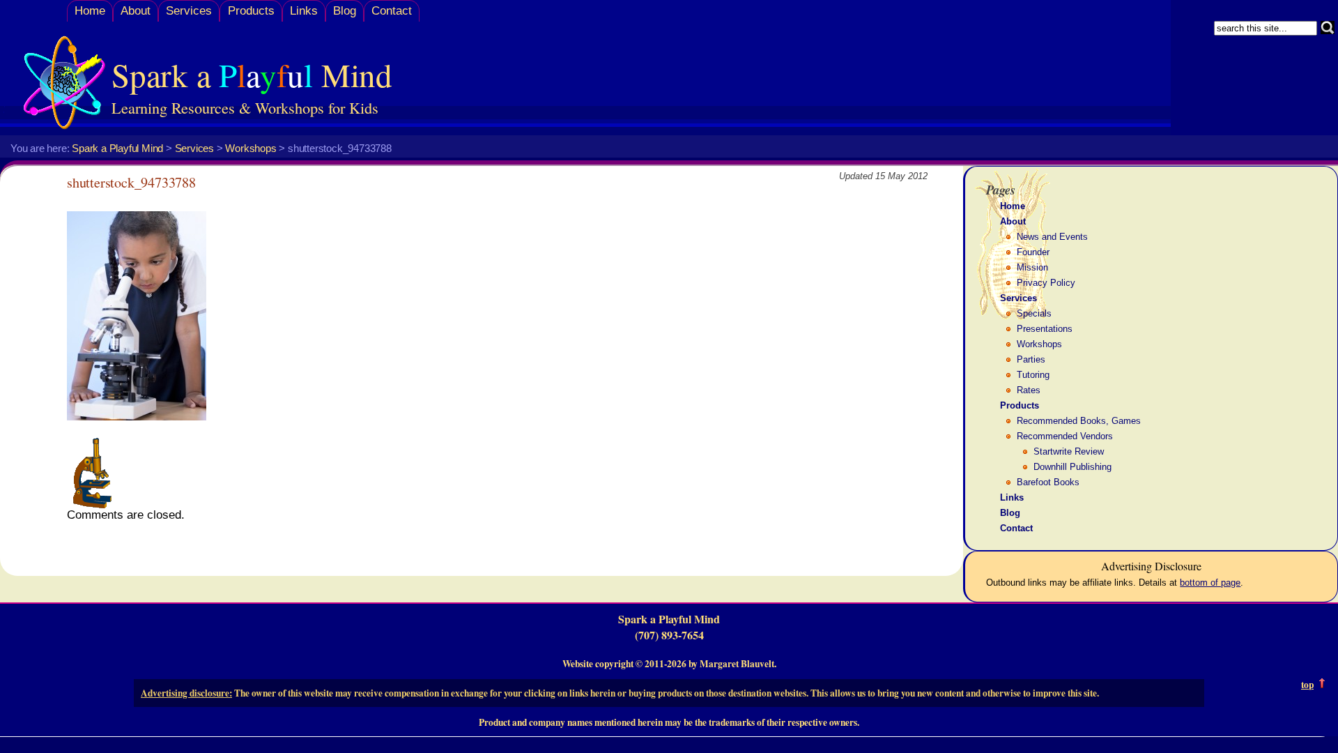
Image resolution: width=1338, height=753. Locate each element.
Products (251, 10)
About (136, 10)
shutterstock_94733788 (131, 182)
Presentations (1044, 329)
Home (90, 10)
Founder (1033, 252)
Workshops (1039, 344)
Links (304, 10)
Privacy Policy (1046, 282)
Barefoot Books (1048, 482)
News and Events (1052, 236)
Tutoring (1033, 375)
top (1307, 685)
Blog (344, 10)
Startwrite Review (1068, 451)
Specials (1034, 313)
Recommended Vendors (1065, 436)
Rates (1028, 390)
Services (189, 10)
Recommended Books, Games (1079, 421)
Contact (391, 10)
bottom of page (1210, 582)
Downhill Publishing (1072, 467)
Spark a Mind (252, 74)
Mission (1032, 267)
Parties (1031, 359)
